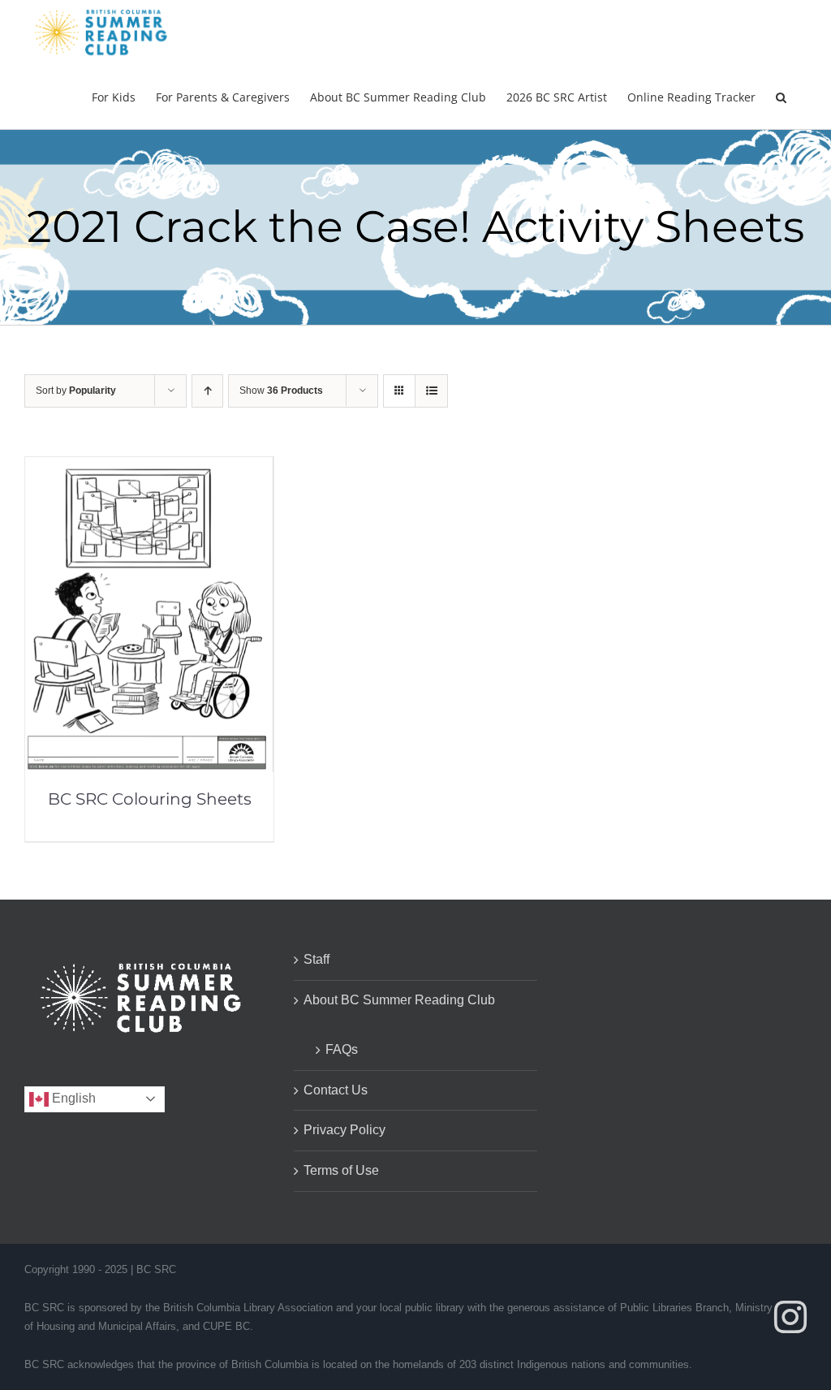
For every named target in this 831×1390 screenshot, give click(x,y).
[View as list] (431, 391)
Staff (316, 959)
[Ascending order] (207, 391)
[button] (781, 96)
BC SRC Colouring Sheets (150, 799)
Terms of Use (341, 1170)
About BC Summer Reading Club (399, 1000)
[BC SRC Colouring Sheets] (149, 468)
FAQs (341, 1049)
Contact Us (336, 1090)
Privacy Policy (344, 1130)
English (72, 1098)
